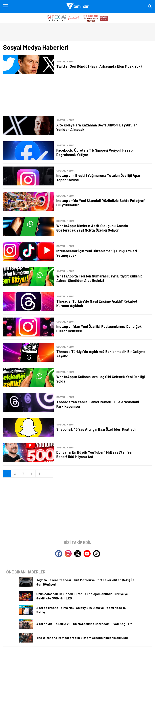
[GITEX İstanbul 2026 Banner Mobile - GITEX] (77, 18)
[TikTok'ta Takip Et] (96, 553)
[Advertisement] (77, 95)
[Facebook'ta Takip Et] (58, 553)
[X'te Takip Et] (77, 553)
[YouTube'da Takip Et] (87, 553)
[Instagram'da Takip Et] (68, 553)
